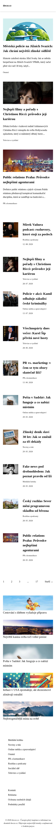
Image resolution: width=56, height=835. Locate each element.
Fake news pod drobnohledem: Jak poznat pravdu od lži (37, 471)
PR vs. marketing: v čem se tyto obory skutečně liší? (37, 367)
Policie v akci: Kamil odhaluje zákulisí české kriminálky (37, 298)
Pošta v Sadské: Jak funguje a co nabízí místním (37, 402)
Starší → (49, 581)
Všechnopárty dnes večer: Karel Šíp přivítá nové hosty (36, 333)
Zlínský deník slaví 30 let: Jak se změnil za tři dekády (37, 436)
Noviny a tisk (28, 447)
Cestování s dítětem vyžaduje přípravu (25, 612)
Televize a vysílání (10, 140)
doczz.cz (7, 5)
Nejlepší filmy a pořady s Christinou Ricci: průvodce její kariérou (25, 114)
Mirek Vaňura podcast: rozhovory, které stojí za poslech (37, 229)
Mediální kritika (29, 482)
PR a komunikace (10, 203)
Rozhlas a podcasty (30, 240)
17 (37, 581)
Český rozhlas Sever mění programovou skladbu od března (37, 506)
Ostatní (6, 72)
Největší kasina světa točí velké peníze (24, 636)
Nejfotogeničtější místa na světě (21, 718)
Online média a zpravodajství (34, 309)
